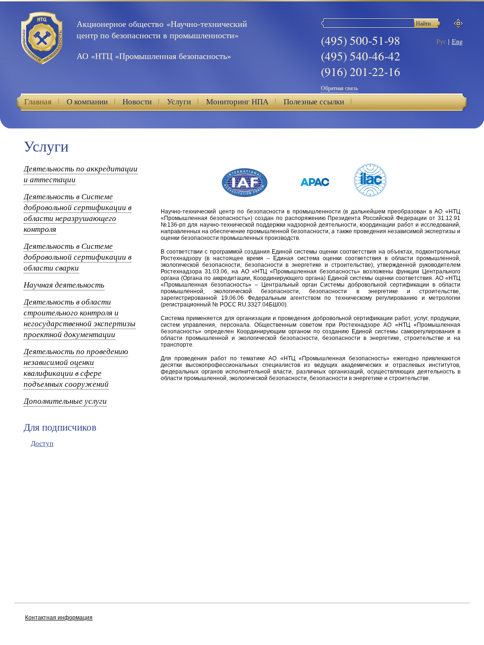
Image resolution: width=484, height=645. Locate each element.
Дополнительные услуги (65, 400)
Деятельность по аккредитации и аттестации (81, 174)
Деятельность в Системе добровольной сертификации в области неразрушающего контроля (77, 212)
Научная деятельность (64, 284)
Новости (137, 101)
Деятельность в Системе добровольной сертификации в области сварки (77, 256)
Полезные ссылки (314, 101)
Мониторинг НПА (237, 101)
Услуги (179, 101)
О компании (87, 101)
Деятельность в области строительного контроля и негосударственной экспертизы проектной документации (80, 317)
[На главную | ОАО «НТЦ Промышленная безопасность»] (41, 39)
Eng (457, 41)
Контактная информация (59, 617)
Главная (38, 101)
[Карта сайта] (458, 23)
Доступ (42, 443)
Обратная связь (339, 88)
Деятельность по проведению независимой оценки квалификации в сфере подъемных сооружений (76, 367)
